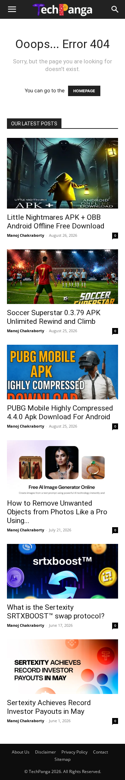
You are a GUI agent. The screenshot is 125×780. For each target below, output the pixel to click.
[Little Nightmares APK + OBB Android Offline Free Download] (62, 173)
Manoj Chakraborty (25, 235)
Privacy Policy (74, 752)
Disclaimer (45, 752)
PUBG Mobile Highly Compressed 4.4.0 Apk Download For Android (60, 412)
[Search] (115, 9)
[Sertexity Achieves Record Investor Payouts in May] (62, 666)
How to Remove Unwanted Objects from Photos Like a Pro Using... (57, 512)
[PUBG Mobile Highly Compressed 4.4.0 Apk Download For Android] (62, 372)
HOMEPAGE (84, 90)
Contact (100, 752)
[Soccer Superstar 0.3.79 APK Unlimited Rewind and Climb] (62, 276)
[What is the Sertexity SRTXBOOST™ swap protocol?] (62, 571)
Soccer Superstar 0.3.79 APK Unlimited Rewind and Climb (53, 317)
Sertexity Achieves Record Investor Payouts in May (49, 707)
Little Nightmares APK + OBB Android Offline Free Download (56, 221)
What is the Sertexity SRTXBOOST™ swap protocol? (56, 611)
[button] (12, 9)
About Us (21, 752)
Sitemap (62, 759)
